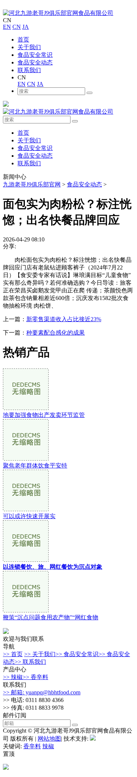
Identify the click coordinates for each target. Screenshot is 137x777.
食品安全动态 (35, 62)
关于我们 (29, 47)
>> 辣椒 (13, 677)
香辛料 (32, 746)
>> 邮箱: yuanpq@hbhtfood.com (41, 692)
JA (25, 27)
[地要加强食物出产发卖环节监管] (26, 408)
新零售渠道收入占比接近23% (63, 319)
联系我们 (29, 70)
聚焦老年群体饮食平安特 (35, 465)
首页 (23, 39)
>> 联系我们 (30, 662)
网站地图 (49, 738)
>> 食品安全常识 (77, 654)
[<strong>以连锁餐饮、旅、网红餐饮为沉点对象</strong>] (26, 560)
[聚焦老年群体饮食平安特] (26, 458)
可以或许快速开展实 (29, 516)
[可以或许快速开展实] (26, 509)
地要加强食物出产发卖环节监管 (44, 415)
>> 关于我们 (40, 654)
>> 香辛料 (35, 677)
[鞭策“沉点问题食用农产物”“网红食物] (26, 610)
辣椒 (48, 746)
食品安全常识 (35, 55)
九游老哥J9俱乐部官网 (32, 184)
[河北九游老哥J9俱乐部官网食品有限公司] (58, 13)
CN (16, 27)
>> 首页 (13, 654)
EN (7, 27)
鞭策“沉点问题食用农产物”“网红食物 (50, 617)
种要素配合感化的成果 (55, 333)
